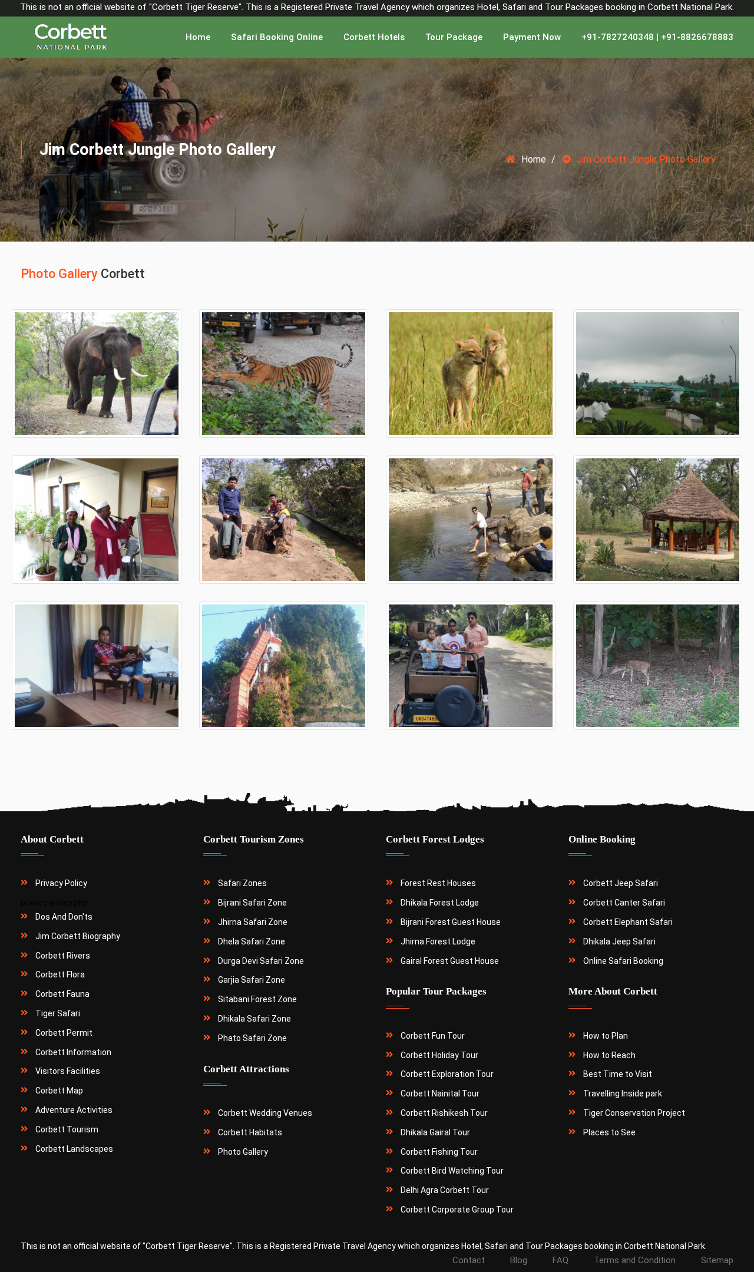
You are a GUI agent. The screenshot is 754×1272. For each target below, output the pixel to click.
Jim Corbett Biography (77, 936)
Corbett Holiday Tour (439, 1055)
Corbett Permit (63, 1033)
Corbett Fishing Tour (439, 1152)
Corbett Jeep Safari (620, 883)
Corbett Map (59, 1090)
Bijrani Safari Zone (252, 902)
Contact (468, 1260)
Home (198, 37)
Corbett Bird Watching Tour (452, 1170)
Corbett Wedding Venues (265, 1113)
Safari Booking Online (277, 37)
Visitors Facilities (67, 1071)
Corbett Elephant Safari (628, 922)
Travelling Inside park (622, 1093)
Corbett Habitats (250, 1132)
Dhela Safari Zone (251, 941)
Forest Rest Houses (438, 883)
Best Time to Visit (617, 1074)
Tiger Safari (57, 1013)
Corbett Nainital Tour (440, 1093)
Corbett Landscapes (74, 1149)
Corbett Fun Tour (433, 1035)
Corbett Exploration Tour (447, 1074)
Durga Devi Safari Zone (261, 961)
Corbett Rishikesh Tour (444, 1113)
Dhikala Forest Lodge (440, 902)
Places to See (609, 1132)
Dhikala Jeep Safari (619, 941)
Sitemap (717, 1260)
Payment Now (532, 37)
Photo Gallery (243, 1152)
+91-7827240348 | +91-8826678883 (657, 37)
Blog (518, 1260)
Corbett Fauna (62, 994)
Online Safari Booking (623, 961)
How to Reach (609, 1055)
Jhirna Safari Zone (252, 922)
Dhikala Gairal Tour (435, 1132)
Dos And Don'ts (63, 916)
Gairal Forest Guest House (450, 961)
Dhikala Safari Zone (254, 1018)
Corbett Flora (60, 974)
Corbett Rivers (62, 955)
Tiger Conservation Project (634, 1113)
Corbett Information (73, 1052)
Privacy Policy (61, 883)
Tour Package (453, 37)
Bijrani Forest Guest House (451, 922)
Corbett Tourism (66, 1129)
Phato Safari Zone (252, 1038)
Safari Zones (242, 883)
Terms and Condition (635, 1260)
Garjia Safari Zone (251, 979)
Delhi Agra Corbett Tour (445, 1190)
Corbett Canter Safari (624, 902)
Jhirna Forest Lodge (438, 941)
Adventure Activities (74, 1110)
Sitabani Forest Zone (257, 999)
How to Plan (605, 1035)
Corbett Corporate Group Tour (457, 1209)
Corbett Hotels (374, 37)
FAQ (560, 1260)
